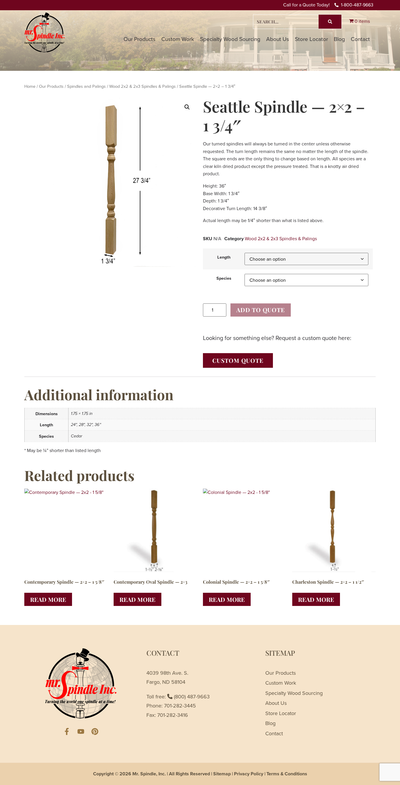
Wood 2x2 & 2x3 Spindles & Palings (142, 86)
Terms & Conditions (286, 773)
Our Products (139, 39)
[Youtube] (81, 731)
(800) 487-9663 (191, 696)
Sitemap (222, 773)
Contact (360, 39)
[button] (187, 107)
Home (29, 86)
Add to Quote (260, 310)
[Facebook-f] (67, 731)
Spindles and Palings (86, 86)
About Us (277, 39)
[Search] (330, 22)
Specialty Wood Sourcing (230, 39)
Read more (48, 599)
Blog (339, 39)
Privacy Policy (248, 773)
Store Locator (311, 39)
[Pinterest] (95, 731)
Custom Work (177, 39)
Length (223, 257)
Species (223, 278)
